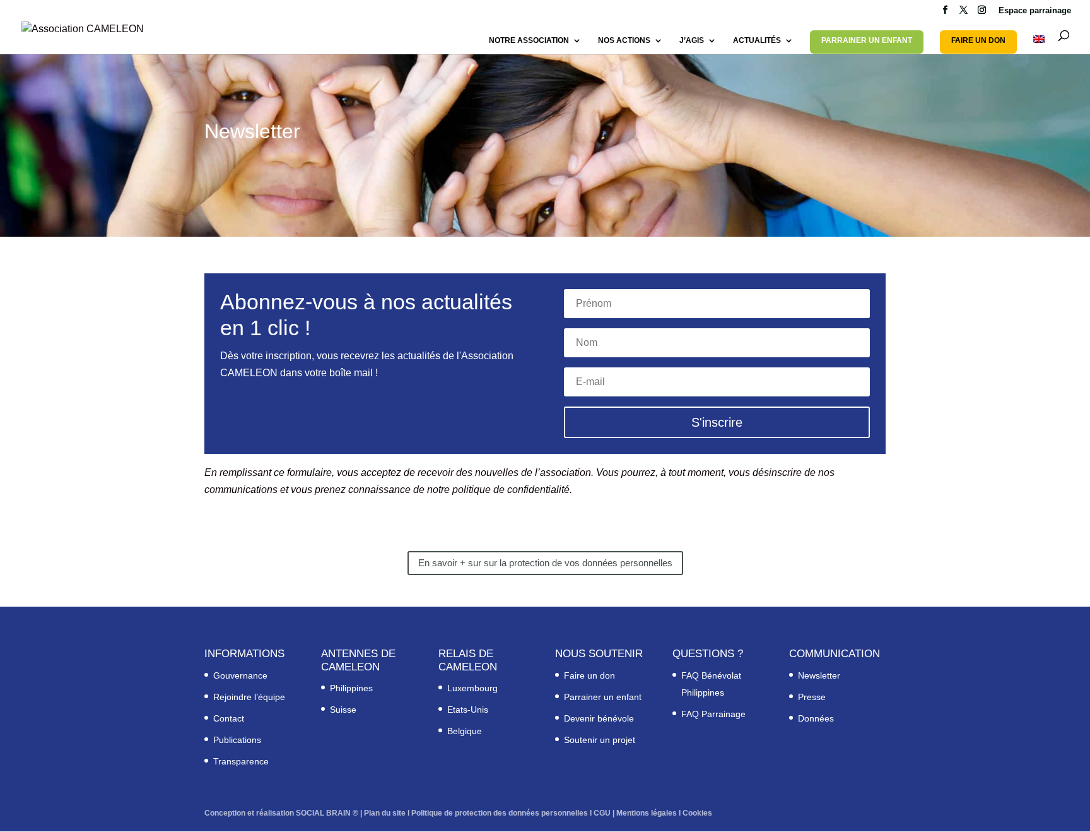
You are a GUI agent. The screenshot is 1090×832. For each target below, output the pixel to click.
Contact (228, 718)
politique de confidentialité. (512, 489)
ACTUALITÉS (757, 40)
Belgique (464, 731)
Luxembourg (472, 688)
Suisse (343, 709)
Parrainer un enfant (603, 697)
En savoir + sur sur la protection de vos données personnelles (545, 562)
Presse (812, 697)
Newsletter (819, 675)
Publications (237, 740)
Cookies (697, 813)
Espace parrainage (1035, 10)
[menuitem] (1039, 44)
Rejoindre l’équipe (249, 697)
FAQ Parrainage (713, 714)
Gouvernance (240, 675)
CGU (602, 813)
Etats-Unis (467, 709)
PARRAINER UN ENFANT (866, 40)
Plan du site (385, 813)
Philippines (351, 688)
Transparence (241, 761)
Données (816, 718)
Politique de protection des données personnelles (499, 813)
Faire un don (589, 675)
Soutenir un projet (599, 740)
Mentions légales (646, 813)
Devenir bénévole (599, 718)
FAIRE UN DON (978, 40)
